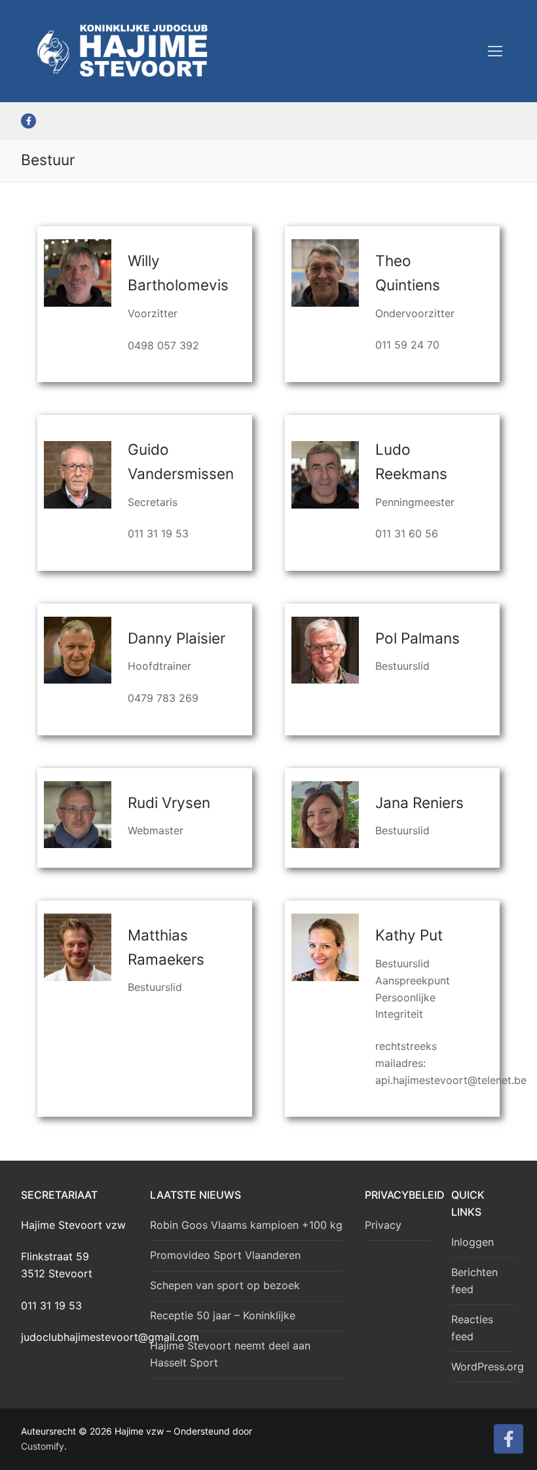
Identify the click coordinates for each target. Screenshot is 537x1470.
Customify (42, 1446)
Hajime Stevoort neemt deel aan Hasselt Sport (230, 1354)
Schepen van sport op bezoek (225, 1285)
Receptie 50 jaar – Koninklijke (222, 1315)
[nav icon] (495, 51)
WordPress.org (483, 1366)
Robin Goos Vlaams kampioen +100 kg (246, 1224)
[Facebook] (28, 120)
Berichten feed (474, 1281)
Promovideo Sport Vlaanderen (225, 1255)
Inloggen (472, 1241)
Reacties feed (472, 1328)
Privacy (383, 1224)
